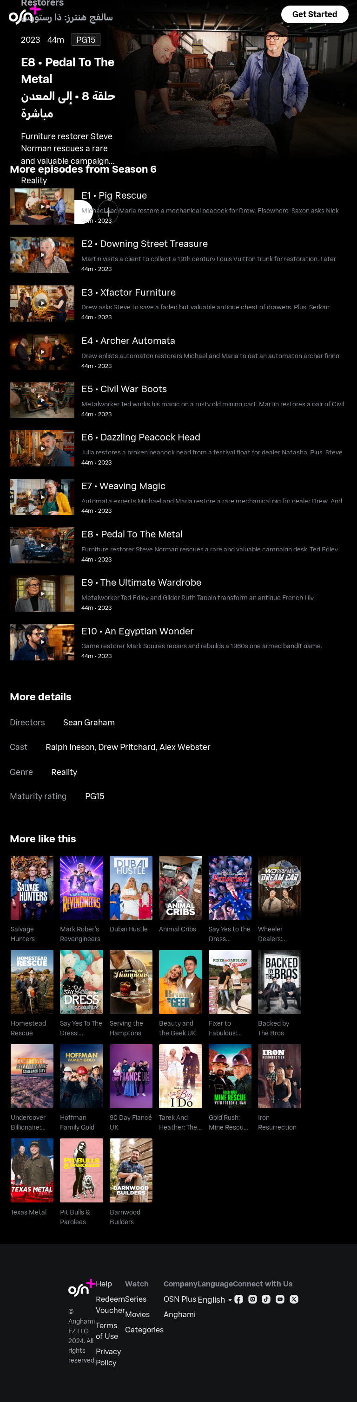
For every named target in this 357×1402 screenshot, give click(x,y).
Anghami (180, 1314)
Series (135, 1298)
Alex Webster (185, 747)
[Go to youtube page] (280, 1301)
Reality (64, 772)
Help (104, 1283)
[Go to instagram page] (252, 1301)
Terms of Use (107, 1331)
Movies (137, 1314)
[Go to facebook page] (239, 1301)
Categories (144, 1329)
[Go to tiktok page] (266, 1301)
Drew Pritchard (127, 747)
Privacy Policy (108, 1357)
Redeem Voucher (110, 1304)
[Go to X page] (294, 1301)
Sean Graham (89, 722)
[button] (314, 14)
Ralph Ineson (70, 747)
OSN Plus (180, 1298)
